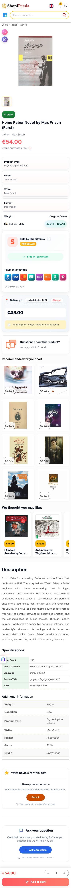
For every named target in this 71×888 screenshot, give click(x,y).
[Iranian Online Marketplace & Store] (17, 6)
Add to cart (38, 881)
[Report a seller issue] (49, 239)
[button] (66, 6)
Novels (23, 25)
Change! (56, 300)
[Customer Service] (3, 659)
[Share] (5, 39)
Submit (35, 797)
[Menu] (5, 15)
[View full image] (35, 61)
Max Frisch (18, 134)
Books (5, 25)
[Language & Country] (51, 6)
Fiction (14, 25)
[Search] (64, 15)
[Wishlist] (5, 32)
